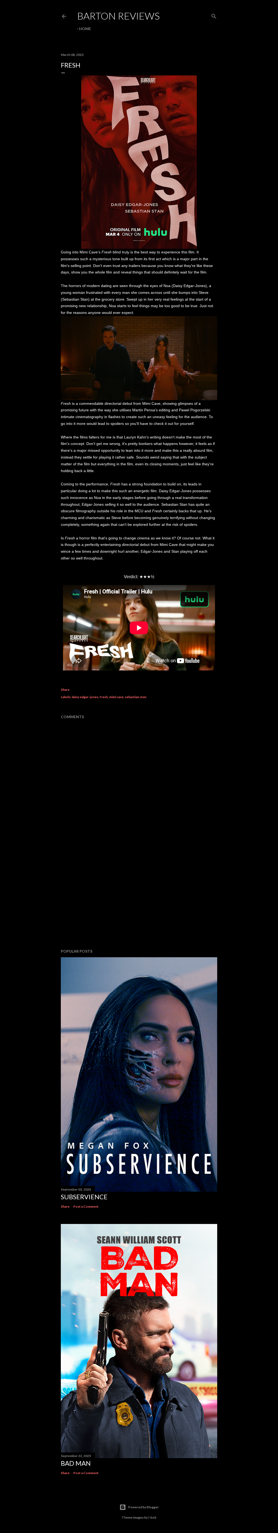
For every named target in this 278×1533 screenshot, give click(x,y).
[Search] (214, 15)
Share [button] (65, 690)
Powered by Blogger (143, 1507)
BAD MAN (76, 1463)
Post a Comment (86, 1206)
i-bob (152, 1517)
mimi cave (116, 697)
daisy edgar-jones (85, 697)
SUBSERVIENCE (84, 1197)
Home (85, 28)
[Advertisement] (139, 897)
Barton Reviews (118, 16)
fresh (104, 697)
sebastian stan (135, 697)
